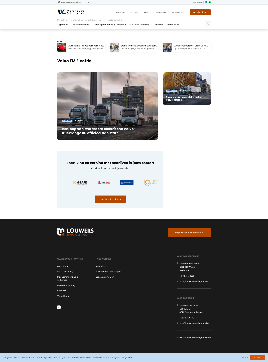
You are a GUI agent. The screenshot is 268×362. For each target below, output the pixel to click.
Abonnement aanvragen (108, 271)
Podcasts (134, 12)
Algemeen (62, 24)
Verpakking (173, 24)
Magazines (120, 12)
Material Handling (139, 24)
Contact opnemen (105, 277)
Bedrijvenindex (200, 12)
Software (158, 24)
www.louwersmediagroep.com (195, 337)
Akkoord (257, 357)
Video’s (147, 12)
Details (244, 357)
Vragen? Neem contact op (187, 232)
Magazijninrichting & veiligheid (110, 24)
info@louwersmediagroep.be (194, 323)
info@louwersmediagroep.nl (194, 281)
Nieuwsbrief (161, 12)
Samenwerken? (177, 12)
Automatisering (81, 24)
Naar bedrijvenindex (110, 199)
